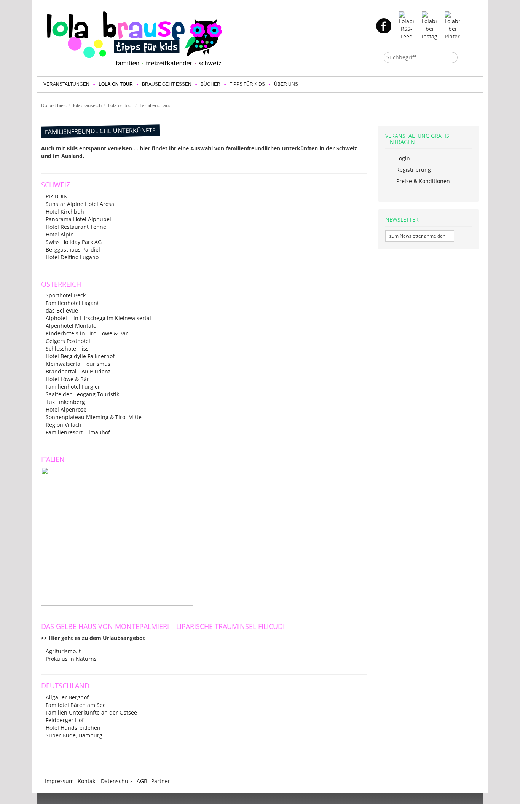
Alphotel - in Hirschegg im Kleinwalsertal (98, 318)
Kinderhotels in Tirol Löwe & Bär (87, 333)
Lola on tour (116, 84)
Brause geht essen (166, 84)
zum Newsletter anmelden (418, 236)
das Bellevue (62, 310)
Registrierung (413, 169)
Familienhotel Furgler (73, 386)
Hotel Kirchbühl (66, 211)
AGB (142, 781)
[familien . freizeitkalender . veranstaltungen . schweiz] (134, 38)
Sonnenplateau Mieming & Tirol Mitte (94, 417)
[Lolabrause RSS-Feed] (406, 25)
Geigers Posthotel (68, 341)
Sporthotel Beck (66, 295)
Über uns (286, 84)
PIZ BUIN (57, 196)
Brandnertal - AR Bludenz (78, 371)
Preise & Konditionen (422, 181)
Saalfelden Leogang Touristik (82, 394)
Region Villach (63, 424)
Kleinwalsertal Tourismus (78, 363)
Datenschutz (117, 781)
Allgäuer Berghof (67, 697)
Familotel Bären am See (76, 704)
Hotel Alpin (60, 234)
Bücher (210, 84)
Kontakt (87, 781)
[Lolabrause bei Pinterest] (452, 25)
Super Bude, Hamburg (74, 735)
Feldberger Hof (65, 720)
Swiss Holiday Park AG (74, 242)
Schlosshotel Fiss (67, 348)
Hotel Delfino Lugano (72, 257)
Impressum (59, 781)
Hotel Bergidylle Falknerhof (80, 356)
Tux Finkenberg (65, 401)
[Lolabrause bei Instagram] (429, 25)
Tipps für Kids (247, 84)
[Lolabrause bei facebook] (383, 25)
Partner (160, 781)
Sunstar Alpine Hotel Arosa (80, 203)
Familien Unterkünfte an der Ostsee (91, 712)
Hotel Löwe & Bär (67, 379)
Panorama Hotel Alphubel (78, 219)
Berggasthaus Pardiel (73, 249)
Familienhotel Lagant (72, 302)
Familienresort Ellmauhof (78, 432)
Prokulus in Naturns (71, 658)
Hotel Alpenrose (66, 409)
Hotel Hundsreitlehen (73, 727)
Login (402, 158)
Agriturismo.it (63, 651)
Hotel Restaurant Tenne (76, 226)
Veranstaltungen (66, 84)
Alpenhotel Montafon (73, 325)
